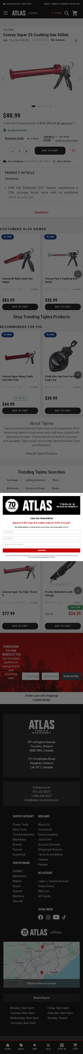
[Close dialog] (81, 495)
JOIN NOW (41, 550)
